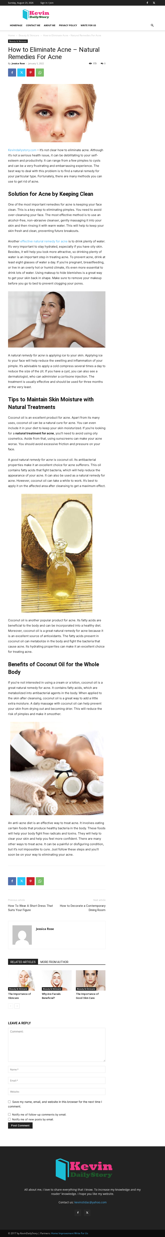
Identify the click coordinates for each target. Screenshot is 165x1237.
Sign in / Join (47, 2)
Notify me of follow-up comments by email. (39, 1114)
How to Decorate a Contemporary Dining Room (82, 908)
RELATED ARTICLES (23, 962)
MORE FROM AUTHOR (54, 962)
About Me (49, 25)
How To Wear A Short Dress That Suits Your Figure (30, 908)
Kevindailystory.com (22, 150)
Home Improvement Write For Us (69, 1233)
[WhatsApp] (40, 72)
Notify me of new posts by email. (33, 1119)
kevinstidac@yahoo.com (90, 1202)
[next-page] (17, 1006)
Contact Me (33, 25)
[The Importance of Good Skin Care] (90, 980)
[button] (152, 25)
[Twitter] (154, 3)
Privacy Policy (68, 25)
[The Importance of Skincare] (23, 980)
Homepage (16, 25)
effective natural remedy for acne (44, 241)
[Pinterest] (31, 72)
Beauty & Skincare (29, 35)
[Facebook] (147, 3)
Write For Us (88, 25)
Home (11, 35)
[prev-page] (10, 1006)
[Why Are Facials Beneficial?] (56, 980)
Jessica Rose (18, 63)
